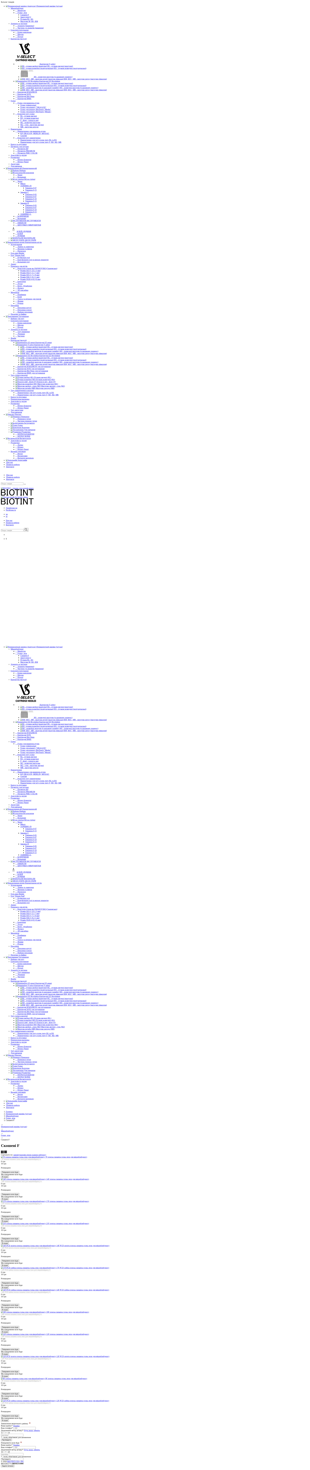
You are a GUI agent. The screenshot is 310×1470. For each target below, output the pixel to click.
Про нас (9, 520)
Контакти (10, 525)
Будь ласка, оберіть (32, 1430)
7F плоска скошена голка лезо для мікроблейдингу (66, 1157)
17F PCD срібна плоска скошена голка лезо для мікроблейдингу (82, 1268)
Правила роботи (12, 523)
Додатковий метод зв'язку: (12, 1430)
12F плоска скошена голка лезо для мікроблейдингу (67, 1334)
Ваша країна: (7, 1426)
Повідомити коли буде (10, 1172)
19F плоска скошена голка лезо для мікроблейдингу (67, 1312)
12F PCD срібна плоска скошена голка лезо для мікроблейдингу (82, 1401)
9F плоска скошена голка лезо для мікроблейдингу (66, 1379)
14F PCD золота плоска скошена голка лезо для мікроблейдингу (82, 1246)
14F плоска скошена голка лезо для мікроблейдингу (67, 1179)
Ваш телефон (7, 1428)
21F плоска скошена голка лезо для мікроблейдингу (67, 1223)
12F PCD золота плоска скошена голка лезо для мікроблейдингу (82, 1356)
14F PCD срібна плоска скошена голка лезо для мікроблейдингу (82, 1290)
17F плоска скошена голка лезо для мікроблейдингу (67, 1201)
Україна (16, 1426)
